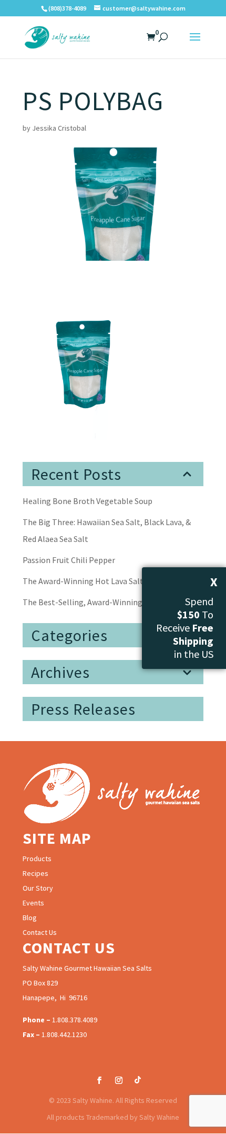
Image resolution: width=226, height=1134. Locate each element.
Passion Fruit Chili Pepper (69, 560)
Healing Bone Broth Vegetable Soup (87, 501)
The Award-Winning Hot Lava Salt (83, 581)
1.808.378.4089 (74, 1019)
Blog (30, 917)
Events (33, 903)
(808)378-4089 (67, 8)
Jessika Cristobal (59, 128)
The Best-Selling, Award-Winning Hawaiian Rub (108, 602)
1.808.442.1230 (64, 1034)
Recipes (35, 873)
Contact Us (40, 932)
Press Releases (83, 709)
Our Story (38, 888)
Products (37, 858)
